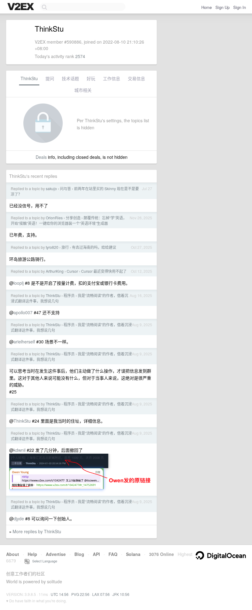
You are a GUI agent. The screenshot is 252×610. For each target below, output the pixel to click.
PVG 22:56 (80, 594)
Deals (41, 157)
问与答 (65, 188)
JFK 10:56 (120, 594)
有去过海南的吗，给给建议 (94, 247)
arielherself (24, 341)
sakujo (51, 188)
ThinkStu (29, 78)
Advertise (56, 554)
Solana (133, 554)
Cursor (72, 271)
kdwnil (20, 450)
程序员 (69, 295)
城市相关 (83, 90)
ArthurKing (55, 271)
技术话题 (70, 78)
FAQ (112, 554)
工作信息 (111, 78)
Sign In (239, 7)
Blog (79, 554)
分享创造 (73, 217)
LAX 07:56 (101, 594)
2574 (80, 56)
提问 (49, 78)
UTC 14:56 (60, 594)
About (12, 554)
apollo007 (23, 312)
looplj (19, 283)
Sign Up (222, 7)
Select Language (43, 560)
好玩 (91, 78)
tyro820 (52, 247)
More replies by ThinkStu (37, 531)
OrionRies (54, 217)
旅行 (65, 247)
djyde (19, 518)
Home (206, 7)
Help (32, 554)
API (96, 554)
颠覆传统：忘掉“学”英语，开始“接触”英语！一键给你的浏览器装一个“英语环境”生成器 (69, 220)
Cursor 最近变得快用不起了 (104, 271)
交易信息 (136, 78)
